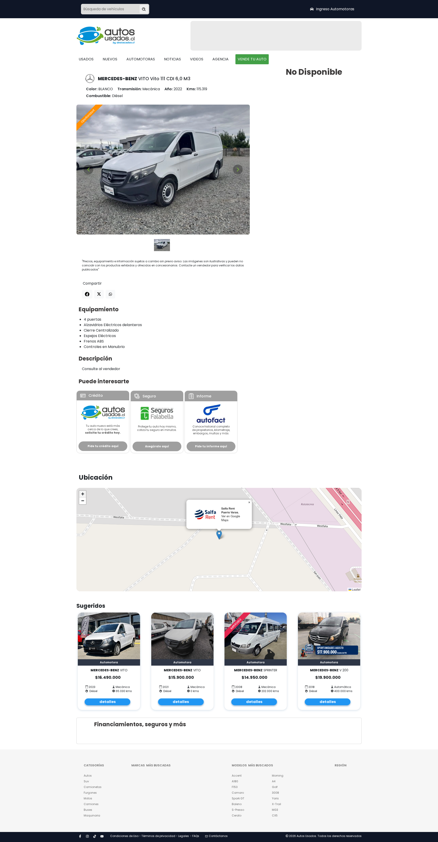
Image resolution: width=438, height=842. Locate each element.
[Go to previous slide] (88, 169)
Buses (88, 810)
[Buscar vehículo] (144, 9)
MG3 (275, 810)
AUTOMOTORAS (140, 59)
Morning (277, 776)
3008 (275, 793)
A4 (274, 781)
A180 (235, 781)
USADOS (86, 59)
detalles (107, 701)
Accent (237, 776)
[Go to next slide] (238, 169)
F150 (235, 787)
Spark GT (238, 798)
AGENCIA (220, 59)
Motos (88, 798)
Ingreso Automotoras (335, 9)
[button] (219, 535)
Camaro (238, 793)
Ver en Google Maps (230, 518)
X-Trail (276, 804)
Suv (86, 781)
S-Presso (238, 810)
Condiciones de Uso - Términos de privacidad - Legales (149, 836)
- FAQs (194, 836)
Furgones (90, 793)
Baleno (237, 804)
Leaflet (355, 589)
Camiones (91, 804)
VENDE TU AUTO (252, 59)
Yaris (275, 798)
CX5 (275, 815)
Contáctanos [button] (218, 836)
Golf (275, 787)
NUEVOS (110, 59)
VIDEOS (196, 59)
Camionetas (93, 787)
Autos (88, 776)
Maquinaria (92, 815)
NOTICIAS (172, 59)
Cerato (236, 815)
